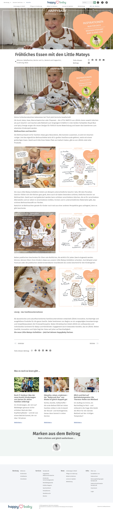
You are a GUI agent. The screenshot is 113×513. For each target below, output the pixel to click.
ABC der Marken (95, 6)
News (26, 63)
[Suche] (94, 2)
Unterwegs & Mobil (19, 6)
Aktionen (20, 60)
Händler (28, 2)
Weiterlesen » (18, 422)
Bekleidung (81, 6)
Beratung (6, 2)
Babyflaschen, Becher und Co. (34, 60)
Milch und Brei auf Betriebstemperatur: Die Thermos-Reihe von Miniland (86, 397)
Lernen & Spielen (67, 6)
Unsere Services (18, 2)
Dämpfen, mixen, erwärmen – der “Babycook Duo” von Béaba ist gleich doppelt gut (56, 397)
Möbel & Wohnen (52, 6)
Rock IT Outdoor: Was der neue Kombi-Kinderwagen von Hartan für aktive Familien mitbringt (25, 398)
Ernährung (20, 63)
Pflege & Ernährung (36, 6)
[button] (89, 60)
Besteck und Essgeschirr (53, 60)
